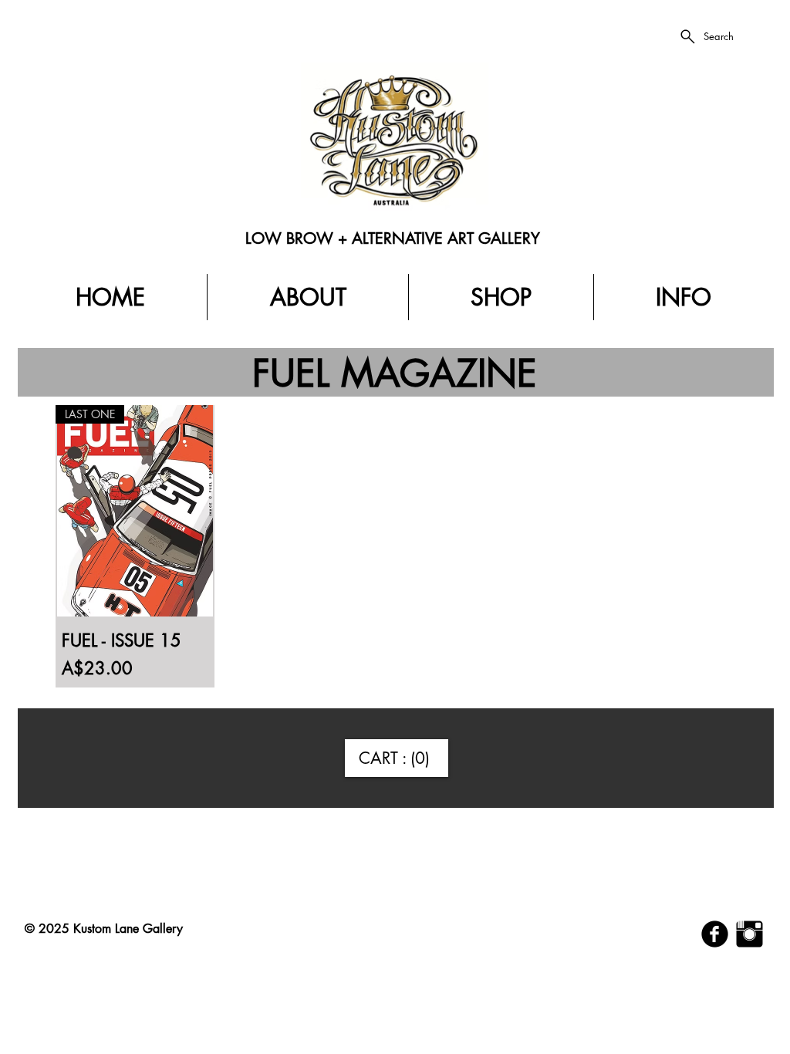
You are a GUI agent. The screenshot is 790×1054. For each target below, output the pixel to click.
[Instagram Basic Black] (749, 934)
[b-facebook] (714, 934)
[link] (396, 758)
